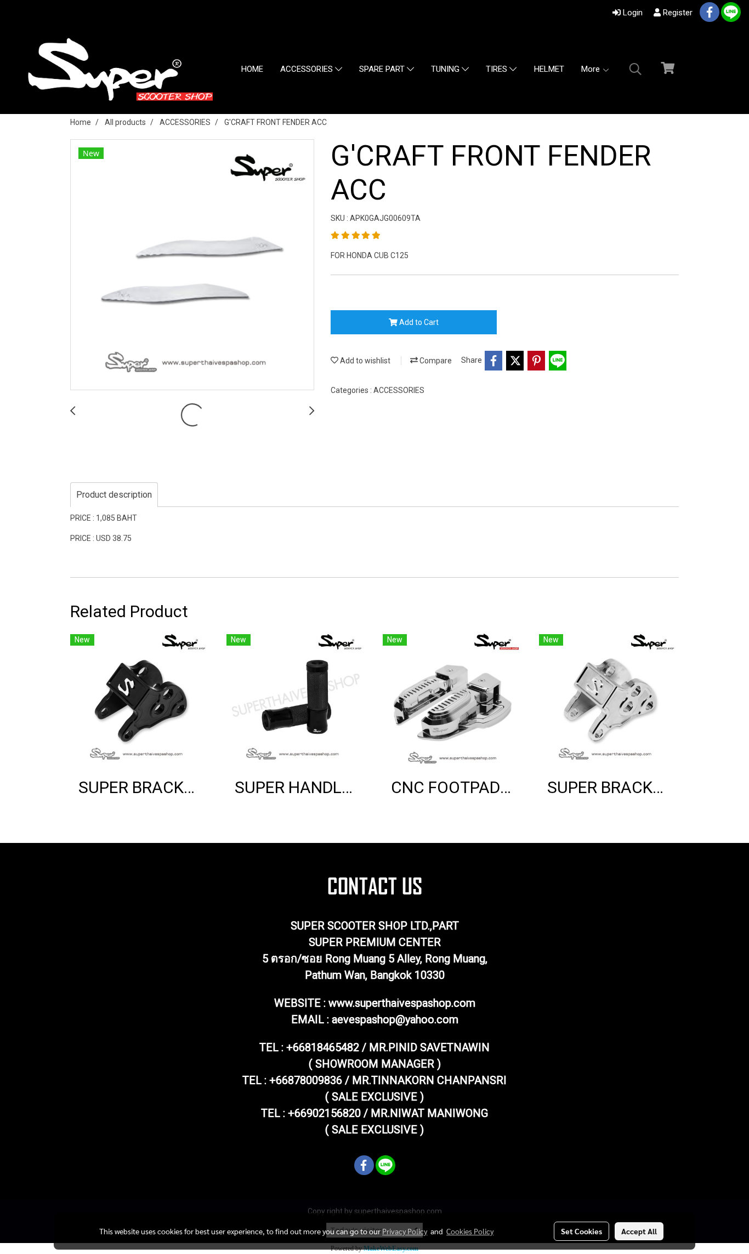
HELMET (549, 69)
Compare (435, 360)
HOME (252, 69)
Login (632, 13)
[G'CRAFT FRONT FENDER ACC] (192, 265)
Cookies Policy (469, 1231)
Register (677, 13)
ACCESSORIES (307, 70)
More (591, 69)
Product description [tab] (114, 494)
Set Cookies (581, 1231)
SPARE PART (383, 70)
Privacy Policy (404, 1231)
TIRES (497, 70)
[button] (635, 69)
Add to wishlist (364, 360)
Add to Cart (418, 322)
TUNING (446, 70)
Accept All (639, 1231)
